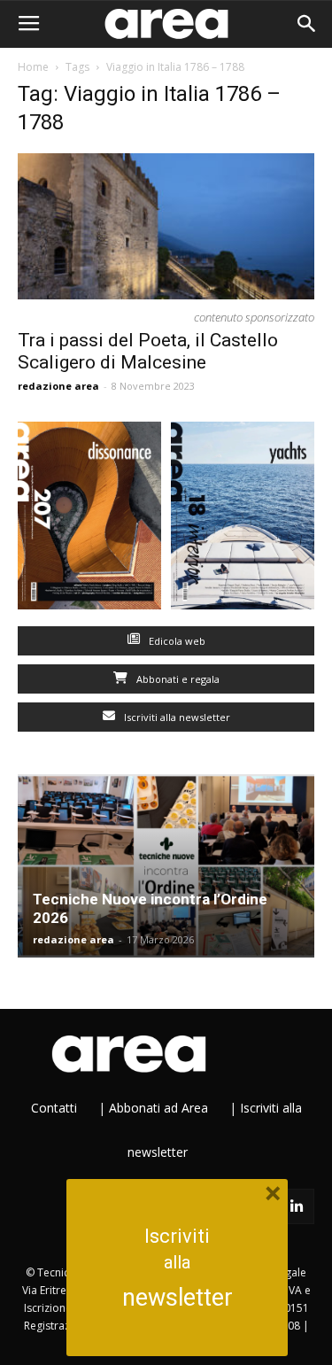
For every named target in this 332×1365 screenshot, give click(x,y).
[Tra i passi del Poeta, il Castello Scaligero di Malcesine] (166, 226)
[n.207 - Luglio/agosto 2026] (90, 519)
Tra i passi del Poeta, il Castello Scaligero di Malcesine (148, 351)
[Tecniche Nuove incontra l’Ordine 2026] (166, 866)
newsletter (177, 1298)
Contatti (54, 1107)
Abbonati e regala (177, 679)
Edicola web (175, 641)
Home (33, 66)
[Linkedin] (296, 1206)
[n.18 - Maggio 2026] (243, 519)
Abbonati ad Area (158, 1107)
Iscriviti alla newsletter (175, 717)
